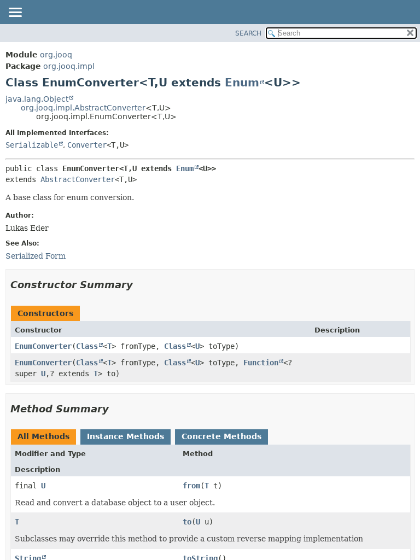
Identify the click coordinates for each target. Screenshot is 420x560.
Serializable (31, 145)
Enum (242, 82)
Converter (87, 145)
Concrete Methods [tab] (221, 436)
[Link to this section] (140, 284)
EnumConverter (43, 346)
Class (87, 346)
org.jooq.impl (69, 66)
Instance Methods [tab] (125, 436)
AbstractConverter (77, 179)
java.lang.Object (36, 99)
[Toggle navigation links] (14, 13)
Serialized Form (35, 256)
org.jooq (56, 54)
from (191, 485)
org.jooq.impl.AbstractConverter (83, 107)
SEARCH (248, 33)
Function (260, 362)
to (187, 521)
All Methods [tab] (43, 436)
